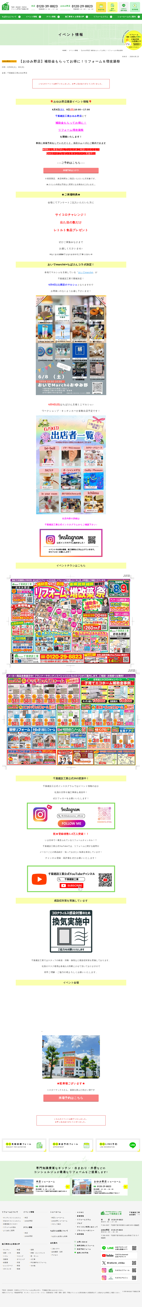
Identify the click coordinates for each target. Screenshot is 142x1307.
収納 (18, 1269)
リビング (20, 1256)
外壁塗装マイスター (10, 1224)
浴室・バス (7, 1253)
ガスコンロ (7, 1269)
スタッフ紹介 (56, 1224)
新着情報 (80, 1216)
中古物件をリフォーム (39, 1262)
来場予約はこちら (71, 1097)
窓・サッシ (35, 1256)
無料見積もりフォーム (85, 1245)
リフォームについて (10, 1212)
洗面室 (5, 1259)
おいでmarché (85, 272)
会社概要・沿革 (57, 1252)
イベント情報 (31, 17)
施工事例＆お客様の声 (11, 1244)
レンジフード (8, 1265)
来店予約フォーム (84, 1249)
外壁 (18, 1249)
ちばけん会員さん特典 (59, 1236)
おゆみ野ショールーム (59, 1221)
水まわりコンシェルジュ (12, 1221)
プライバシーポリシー (85, 1230)
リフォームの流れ (9, 1227)
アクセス (54, 1255)
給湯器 (5, 1262)
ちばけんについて (9, 17)
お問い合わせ (82, 1242)
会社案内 (53, 1243)
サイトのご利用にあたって (87, 1227)
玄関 (32, 1249)
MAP (137, 1225)
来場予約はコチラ (71, 170)
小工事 (33, 1259)
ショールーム (55, 1212)
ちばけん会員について (59, 1231)
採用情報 (80, 1234)
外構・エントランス (38, 1253)
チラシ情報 (51, 17)
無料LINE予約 (82, 1253)
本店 (26, 1217)
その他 (33, 1265)
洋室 (18, 1262)
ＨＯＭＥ (80, 1212)
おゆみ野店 (29, 1221)
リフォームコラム (101, 17)
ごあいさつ (55, 1248)
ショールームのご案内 (127, 17)
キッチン (6, 1249)
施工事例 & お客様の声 (74, 17)
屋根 (18, 1253)
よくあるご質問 (8, 1230)
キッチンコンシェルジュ (12, 1217)
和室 (18, 1265)
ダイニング (21, 1259)
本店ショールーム (57, 1217)
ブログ (79, 1223)
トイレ (5, 1256)
